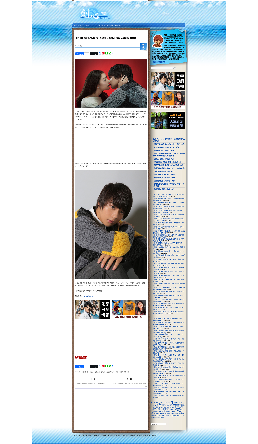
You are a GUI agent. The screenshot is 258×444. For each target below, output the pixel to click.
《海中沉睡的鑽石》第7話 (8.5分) (164, 174)
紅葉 (177, 413)
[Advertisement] (129, 146)
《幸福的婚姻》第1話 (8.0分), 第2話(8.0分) (167, 162)
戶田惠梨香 (171, 407)
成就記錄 (118, 435)
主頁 (77, 24)
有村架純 (155, 409)
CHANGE (103, 435)
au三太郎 (160, 402)
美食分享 (126, 24)
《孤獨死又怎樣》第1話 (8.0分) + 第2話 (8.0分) (168, 165)
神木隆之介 (156, 413)
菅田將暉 (160, 415)
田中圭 (174, 411)
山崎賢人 (104, 372)
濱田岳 (170, 411)
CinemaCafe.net (87, 296)
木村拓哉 (165, 409)
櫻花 (163, 411)
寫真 (177, 405)
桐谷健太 (158, 411)
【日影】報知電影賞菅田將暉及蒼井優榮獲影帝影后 (90, 384)
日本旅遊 (118, 24)
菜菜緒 (166, 416)
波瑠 (167, 411)
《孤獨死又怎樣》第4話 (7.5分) (163, 150)
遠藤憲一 (179, 416)
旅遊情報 (94, 24)
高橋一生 (158, 417)
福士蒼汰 (161, 413)
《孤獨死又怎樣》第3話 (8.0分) (163, 159)
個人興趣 (147, 435)
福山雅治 (167, 413)
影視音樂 (132, 435)
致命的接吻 (110, 372)
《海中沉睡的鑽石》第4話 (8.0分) (164, 189)
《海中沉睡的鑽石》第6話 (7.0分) (164, 181)
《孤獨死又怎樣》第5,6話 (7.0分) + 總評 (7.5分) (169, 144)
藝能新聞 (85, 24)
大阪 (172, 404)
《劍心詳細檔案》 (159, 62)
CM (165, 402)
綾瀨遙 (182, 413)
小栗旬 (182, 405)
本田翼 (171, 409)
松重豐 (154, 411)
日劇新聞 (85, 372)
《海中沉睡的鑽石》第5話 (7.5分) (164, 177)
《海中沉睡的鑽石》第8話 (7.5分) (164, 171)
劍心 (81, 46)
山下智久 (153, 407)
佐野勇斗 (97, 372)
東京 (178, 409)
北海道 (157, 404)
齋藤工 (163, 417)
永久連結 (126, 372)
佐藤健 (176, 403)
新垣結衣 (179, 407)
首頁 (75, 435)
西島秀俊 (173, 416)
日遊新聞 (140, 435)
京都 (171, 402)
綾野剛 (153, 416)
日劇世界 (102, 24)
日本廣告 (110, 24)
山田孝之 (163, 407)
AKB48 (154, 402)
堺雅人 (163, 405)
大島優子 (167, 405)
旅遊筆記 (125, 435)
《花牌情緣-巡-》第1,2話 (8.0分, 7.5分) (166, 147)
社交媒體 (110, 435)
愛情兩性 (96, 435)
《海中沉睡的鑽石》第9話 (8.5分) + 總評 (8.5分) (169, 168)
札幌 (174, 409)
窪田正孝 (173, 413)
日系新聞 (81, 435)
